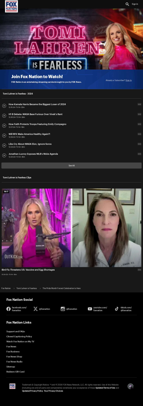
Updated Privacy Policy (32, 391)
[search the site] (127, 4)
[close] (139, 281)
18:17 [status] (6, 191)
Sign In (129, 80)
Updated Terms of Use (105, 388)
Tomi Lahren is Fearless (26, 288)
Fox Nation (6, 288)
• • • (139, 104)
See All (72, 165)
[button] (127, 4)
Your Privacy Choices (53, 391)
